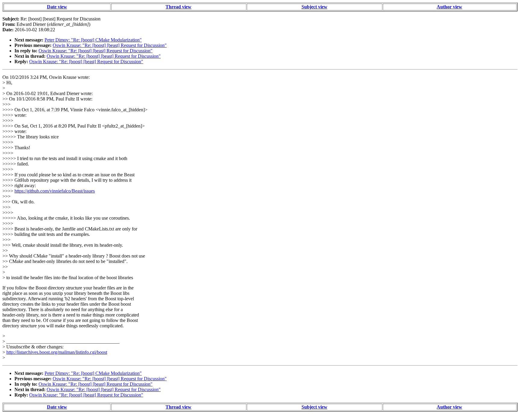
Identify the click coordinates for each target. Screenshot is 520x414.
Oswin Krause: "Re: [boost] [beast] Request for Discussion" (110, 45)
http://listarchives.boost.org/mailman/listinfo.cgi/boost (56, 352)
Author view (449, 6)
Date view (57, 6)
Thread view (178, 6)
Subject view (314, 6)
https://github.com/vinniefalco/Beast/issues (54, 190)
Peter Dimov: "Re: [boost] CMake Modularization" (93, 39)
